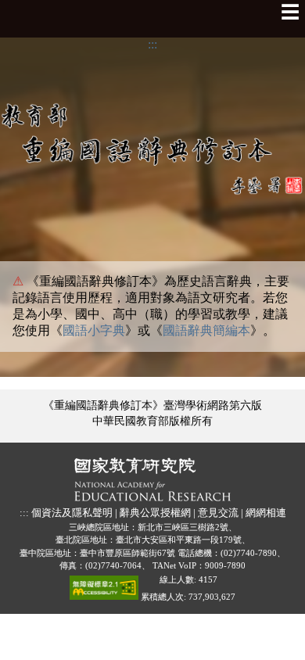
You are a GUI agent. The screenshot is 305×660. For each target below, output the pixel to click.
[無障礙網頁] (104, 591)
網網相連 (266, 512)
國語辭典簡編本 (206, 330)
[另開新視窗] (152, 480)
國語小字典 (94, 330)
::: (152, 44)
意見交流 (218, 512)
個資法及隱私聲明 (72, 512)
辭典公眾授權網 (155, 512)
